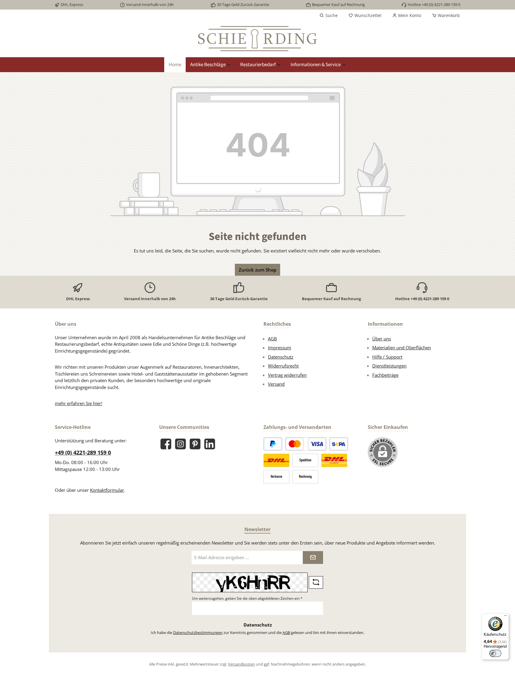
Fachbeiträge (385, 375)
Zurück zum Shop (257, 270)
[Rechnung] (305, 476)
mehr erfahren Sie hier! (78, 403)
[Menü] (505, 617)
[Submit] (313, 557)
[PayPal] (272, 444)
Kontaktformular (107, 490)
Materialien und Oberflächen (401, 348)
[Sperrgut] (305, 460)
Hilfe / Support (387, 357)
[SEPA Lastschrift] (338, 444)
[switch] (495, 653)
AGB (272, 339)
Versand (276, 384)
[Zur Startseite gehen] (257, 38)
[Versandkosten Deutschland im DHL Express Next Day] (334, 460)
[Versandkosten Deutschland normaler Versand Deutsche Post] (276, 460)
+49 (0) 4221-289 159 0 (83, 452)
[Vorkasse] (276, 476)
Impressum (279, 348)
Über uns (381, 339)
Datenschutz (280, 357)
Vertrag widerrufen (287, 375)
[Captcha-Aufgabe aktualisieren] (316, 582)
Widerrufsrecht (283, 366)
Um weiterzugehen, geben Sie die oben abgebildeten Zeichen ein (247, 598)
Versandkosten (241, 664)
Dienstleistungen (389, 366)
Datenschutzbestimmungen (198, 632)
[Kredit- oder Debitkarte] (305, 444)
